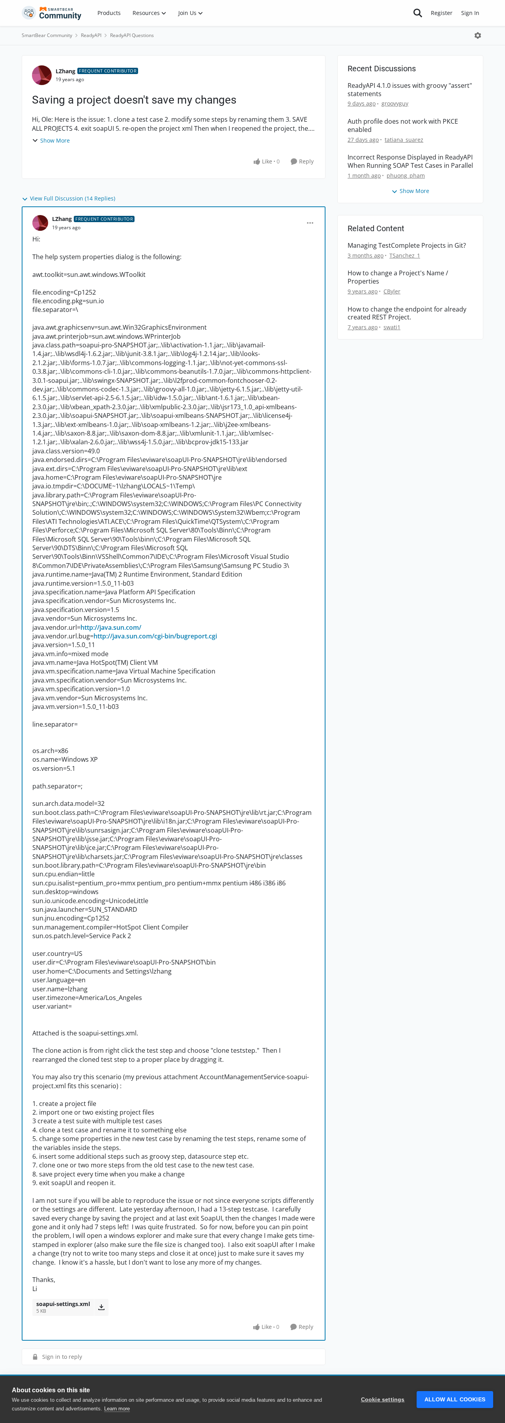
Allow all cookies (455, 1400)
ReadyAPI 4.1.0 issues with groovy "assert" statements (410, 90)
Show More (55, 140)
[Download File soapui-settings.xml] (101, 1307)
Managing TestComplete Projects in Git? (407, 245)
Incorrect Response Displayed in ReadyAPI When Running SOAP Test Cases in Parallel (410, 161)
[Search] (418, 13)
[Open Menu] (477, 35)
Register (442, 13)
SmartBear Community (47, 35)
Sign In (470, 13)
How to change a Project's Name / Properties (398, 277)
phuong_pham (406, 175)
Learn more (117, 1409)
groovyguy (395, 103)
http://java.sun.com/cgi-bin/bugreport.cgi (155, 636)
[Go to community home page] (52, 13)
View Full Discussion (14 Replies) (72, 198)
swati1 (391, 327)
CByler (391, 291)
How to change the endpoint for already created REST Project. (407, 313)
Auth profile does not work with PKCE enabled (403, 125)
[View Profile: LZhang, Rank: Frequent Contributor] (42, 75)
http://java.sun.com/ (110, 627)
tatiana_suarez (404, 139)
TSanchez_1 (404, 255)
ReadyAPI (91, 35)
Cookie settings (383, 1400)
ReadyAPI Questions (132, 35)
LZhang (65, 71)
